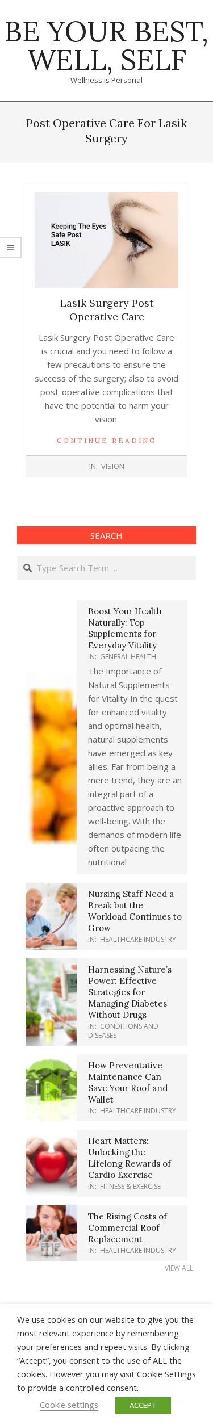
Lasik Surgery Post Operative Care (106, 309)
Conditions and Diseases (123, 1030)
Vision (112, 466)
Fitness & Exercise (130, 1186)
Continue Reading (106, 440)
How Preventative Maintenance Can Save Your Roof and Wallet (128, 1082)
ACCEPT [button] (143, 1405)
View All (179, 1268)
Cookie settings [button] (69, 1404)
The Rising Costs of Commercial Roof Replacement (127, 1227)
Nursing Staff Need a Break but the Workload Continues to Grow (135, 910)
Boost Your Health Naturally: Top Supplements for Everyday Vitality (125, 628)
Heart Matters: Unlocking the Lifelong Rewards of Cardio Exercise (129, 1157)
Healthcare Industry (138, 939)
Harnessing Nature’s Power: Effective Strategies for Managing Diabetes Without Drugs (130, 992)
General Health (128, 656)
